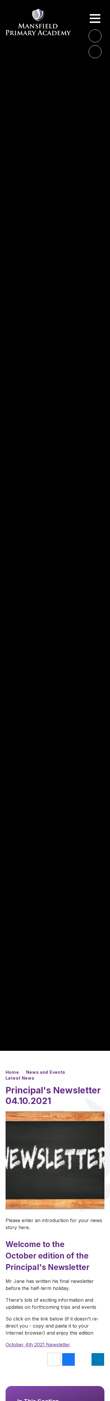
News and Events (46, 1072)
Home (12, 1072)
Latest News (20, 1078)
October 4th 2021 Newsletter (38, 1345)
